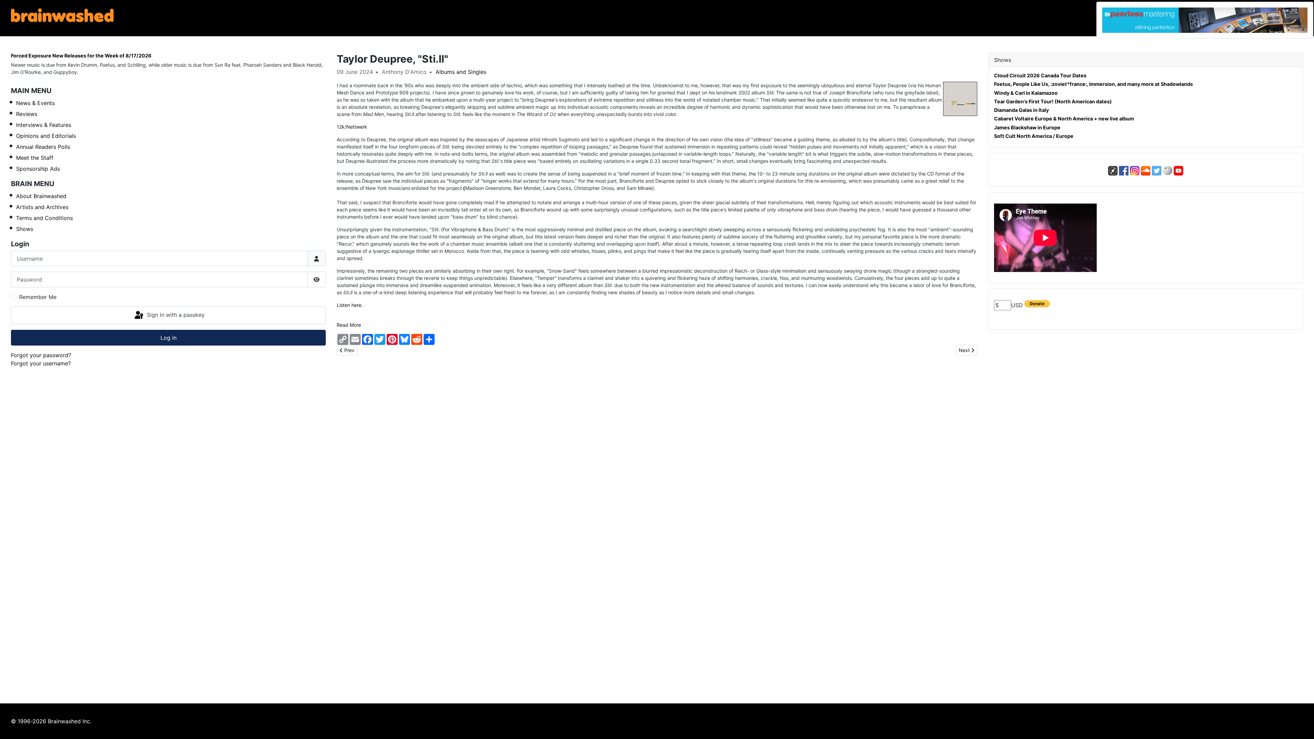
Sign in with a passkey (175, 314)
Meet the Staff (34, 157)
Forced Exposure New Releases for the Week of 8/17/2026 (81, 56)
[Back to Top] (1302, 726)
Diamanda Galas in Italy (1021, 110)
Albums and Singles (461, 71)
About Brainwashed (41, 196)
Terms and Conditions (44, 218)
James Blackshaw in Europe (1027, 127)
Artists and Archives (42, 207)
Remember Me (37, 297)
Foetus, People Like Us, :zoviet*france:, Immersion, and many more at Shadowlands (1093, 84)
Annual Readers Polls (43, 146)
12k (341, 127)
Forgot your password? (41, 355)
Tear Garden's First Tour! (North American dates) (1053, 101)
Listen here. (350, 305)
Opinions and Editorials (46, 135)
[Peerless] (1204, 20)
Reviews (26, 114)
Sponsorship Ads (38, 168)
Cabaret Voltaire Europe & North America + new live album (1064, 118)
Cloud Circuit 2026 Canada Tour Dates (1040, 75)
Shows (24, 228)
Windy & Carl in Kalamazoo (1026, 93)
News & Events (35, 103)
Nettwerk (356, 127)
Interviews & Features (43, 124)
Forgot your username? (41, 363)
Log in (168, 337)
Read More (349, 325)
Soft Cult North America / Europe (1033, 136)
